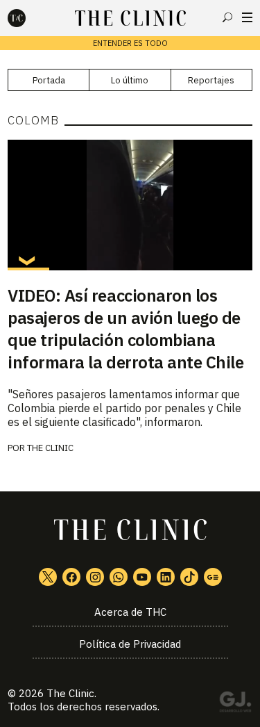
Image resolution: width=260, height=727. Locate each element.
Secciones (247, 17)
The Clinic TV (142, 577)
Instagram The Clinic (95, 577)
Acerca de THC (130, 612)
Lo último (129, 80)
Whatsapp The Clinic (119, 577)
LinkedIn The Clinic (166, 577)
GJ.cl (235, 704)
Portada (49, 80)
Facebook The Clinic (71, 577)
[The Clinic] (28, 18)
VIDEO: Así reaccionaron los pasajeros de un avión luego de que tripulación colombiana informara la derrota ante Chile (125, 328)
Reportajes (211, 80)
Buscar (227, 17)
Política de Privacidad (130, 644)
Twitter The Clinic (48, 577)
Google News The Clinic (213, 577)
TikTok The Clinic (189, 577)
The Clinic (50, 448)
